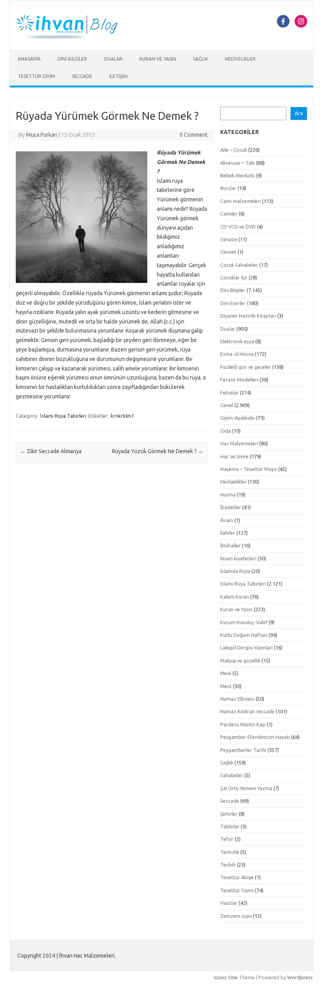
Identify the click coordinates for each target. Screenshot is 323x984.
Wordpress (300, 977)
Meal (225, 673)
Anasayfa (29, 58)
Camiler (229, 213)
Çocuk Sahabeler (239, 265)
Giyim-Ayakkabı (237, 417)
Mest (226, 686)
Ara (299, 113)
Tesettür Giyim (36, 76)
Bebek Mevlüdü (237, 175)
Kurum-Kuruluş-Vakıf (243, 622)
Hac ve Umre (234, 456)
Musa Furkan (41, 135)
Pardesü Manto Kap (242, 724)
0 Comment (194, 135)
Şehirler (229, 814)
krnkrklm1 (122, 416)
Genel (226, 405)
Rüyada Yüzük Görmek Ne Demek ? (157, 451)
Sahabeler (231, 775)
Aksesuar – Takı (237, 163)
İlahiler (227, 533)
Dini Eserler (233, 303)
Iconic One (226, 977)
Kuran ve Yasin (157, 58)
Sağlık (200, 58)
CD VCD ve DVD (238, 226)
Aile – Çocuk (233, 150)
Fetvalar (229, 392)
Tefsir (227, 839)
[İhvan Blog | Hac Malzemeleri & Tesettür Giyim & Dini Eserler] (72, 36)
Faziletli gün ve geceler (245, 367)
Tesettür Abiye (237, 877)
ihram (226, 520)
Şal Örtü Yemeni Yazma (246, 788)
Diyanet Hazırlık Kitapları (248, 315)
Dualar (113, 58)
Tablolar (229, 826)
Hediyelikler (240, 58)
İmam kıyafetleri (238, 558)
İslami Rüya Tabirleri (63, 416)
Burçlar (228, 188)
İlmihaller (230, 545)
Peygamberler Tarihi (243, 750)
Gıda (225, 430)
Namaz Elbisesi (237, 698)
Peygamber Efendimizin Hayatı (255, 737)
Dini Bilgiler (72, 58)
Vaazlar (229, 903)
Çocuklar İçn (233, 277)
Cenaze (228, 239)
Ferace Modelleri (239, 379)
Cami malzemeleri (240, 201)
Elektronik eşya (237, 341)
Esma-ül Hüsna (237, 354)
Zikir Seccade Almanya (51, 451)
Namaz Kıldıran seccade (247, 711)
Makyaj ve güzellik (240, 660)
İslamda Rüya (235, 571)
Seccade (82, 76)
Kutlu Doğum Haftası (243, 635)
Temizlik (229, 852)
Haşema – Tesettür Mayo (248, 469)
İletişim (118, 76)
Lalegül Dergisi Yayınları (246, 647)
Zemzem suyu (236, 916)
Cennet (228, 252)
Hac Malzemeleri (239, 443)
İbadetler (230, 507)
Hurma (228, 494)
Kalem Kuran (234, 596)
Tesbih (228, 864)
